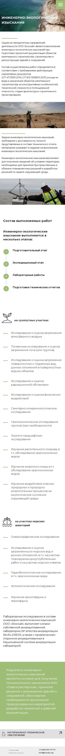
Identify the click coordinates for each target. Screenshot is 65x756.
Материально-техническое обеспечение (25, 734)
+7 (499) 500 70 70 (47, 750)
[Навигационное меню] (60, 4)
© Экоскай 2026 (14, 750)
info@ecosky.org (46, 753)
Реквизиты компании (16, 753)
